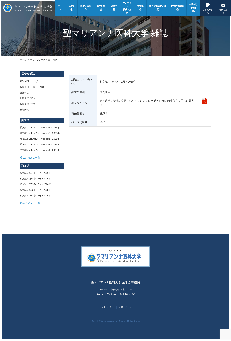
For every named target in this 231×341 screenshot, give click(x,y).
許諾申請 (24, 92)
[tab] (42, 158)
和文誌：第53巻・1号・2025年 (35, 195)
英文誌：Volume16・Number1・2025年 (40, 138)
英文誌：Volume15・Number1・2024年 (40, 150)
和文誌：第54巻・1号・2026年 (35, 178)
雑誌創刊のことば (29, 81)
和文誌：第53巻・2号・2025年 (35, 190)
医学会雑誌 (28, 73)
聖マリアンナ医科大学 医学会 (27, 8)
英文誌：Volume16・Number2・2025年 (40, 133)
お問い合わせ (223, 8)
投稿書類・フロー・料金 (32, 87)
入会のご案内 (207, 8)
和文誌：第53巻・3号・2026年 (35, 184)
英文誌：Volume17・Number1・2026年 (40, 127)
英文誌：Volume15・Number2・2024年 (40, 144)
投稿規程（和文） (29, 98)
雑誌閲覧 (24, 109)
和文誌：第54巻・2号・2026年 (35, 173)
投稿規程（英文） (29, 104)
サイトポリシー (106, 307)
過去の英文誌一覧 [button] (30, 157)
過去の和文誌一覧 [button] (30, 203)
